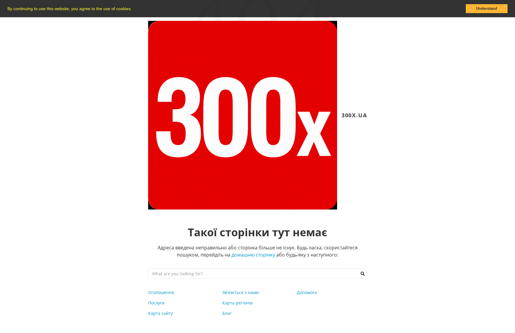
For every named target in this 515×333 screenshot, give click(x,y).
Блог (227, 313)
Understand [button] (486, 9)
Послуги (156, 303)
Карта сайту (160, 313)
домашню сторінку (253, 254)
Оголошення (161, 292)
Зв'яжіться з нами (240, 292)
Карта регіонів (237, 303)
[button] (134, 9)
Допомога (307, 292)
